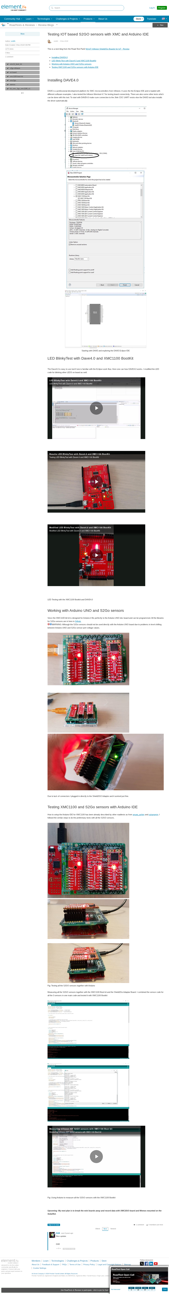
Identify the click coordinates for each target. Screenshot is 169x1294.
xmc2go (13, 80)
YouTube (156, 1264)
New (161, 25)
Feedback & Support (50, 1264)
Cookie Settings (39, 1268)
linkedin (151, 1264)
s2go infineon (15, 68)
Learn (46, 1261)
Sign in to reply (53, 1225)
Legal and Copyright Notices (109, 1264)
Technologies (57, 1261)
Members (36, 1261)
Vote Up (57, 1249)
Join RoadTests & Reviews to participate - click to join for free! (84, 1290)
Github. (78, 621)
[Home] (13, 8)
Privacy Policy (89, 1264)
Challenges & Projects (77, 1261)
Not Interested (115, 1289)
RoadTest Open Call (121, 1269)
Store (104, 1261)
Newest (113, 1229)
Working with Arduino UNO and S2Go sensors (71, 64)
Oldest (97, 1229)
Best (105, 1229)
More (8, 23)
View (164, 1289)
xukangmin (153, 814)
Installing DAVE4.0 (60, 57)
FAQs (64, 1264)
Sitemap (127, 1264)
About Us (35, 1264)
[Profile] (163, 19)
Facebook (146, 1264)
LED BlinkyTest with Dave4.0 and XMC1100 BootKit (74, 61)
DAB (58, 1233)
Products (94, 1261)
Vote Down (60, 1249)
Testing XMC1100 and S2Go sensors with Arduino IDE (75, 67)
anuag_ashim (138, 814)
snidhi (13, 41)
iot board (13, 72)
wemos (12, 85)
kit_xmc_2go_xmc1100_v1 (20, 89)
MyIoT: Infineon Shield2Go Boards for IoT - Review (107, 49)
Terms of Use (75, 1264)
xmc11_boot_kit (16, 64)
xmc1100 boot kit (16, 76)
